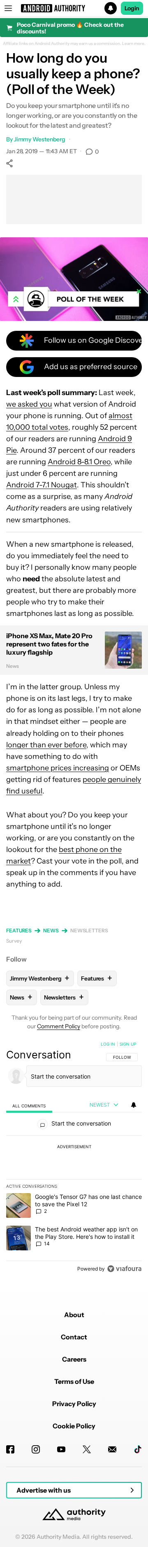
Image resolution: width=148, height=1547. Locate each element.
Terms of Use (74, 1381)
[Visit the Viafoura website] (124, 1268)
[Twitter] (87, 1449)
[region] (74, 1158)
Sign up (128, 1043)
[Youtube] (61, 1449)
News (51, 930)
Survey (14, 941)
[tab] (29, 1105)
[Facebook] (10, 1449)
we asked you (29, 404)
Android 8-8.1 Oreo (79, 461)
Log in (108, 1043)
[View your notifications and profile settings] (133, 1105)
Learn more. (134, 43)
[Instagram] (36, 1449)
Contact (74, 1337)
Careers (74, 1359)
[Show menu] (8, 8)
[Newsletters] (112, 1449)
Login (132, 8)
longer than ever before (46, 744)
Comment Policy (58, 1026)
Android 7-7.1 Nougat (41, 484)
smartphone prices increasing (57, 767)
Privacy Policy (74, 1404)
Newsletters (89, 930)
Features (19, 930)
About (74, 1315)
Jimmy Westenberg (39, 139)
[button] (74, 8)
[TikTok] (138, 1449)
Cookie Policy (74, 1426)
